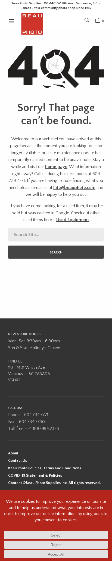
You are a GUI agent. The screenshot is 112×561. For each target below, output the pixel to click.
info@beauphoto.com (74, 187)
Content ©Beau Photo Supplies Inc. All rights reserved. (54, 483)
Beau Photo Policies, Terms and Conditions (44, 468)
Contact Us (17, 460)
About (13, 453)
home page (56, 166)
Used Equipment (72, 219)
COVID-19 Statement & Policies (35, 475)
